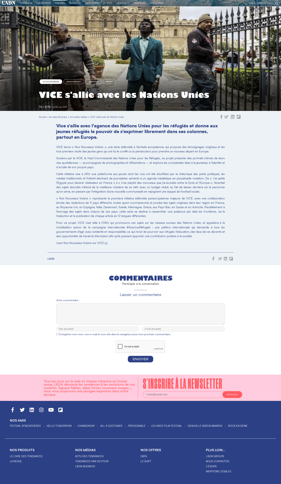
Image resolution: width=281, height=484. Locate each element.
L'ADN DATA (139, 3)
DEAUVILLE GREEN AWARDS (205, 425)
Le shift (145, 461)
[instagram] (41, 411)
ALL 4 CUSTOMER (111, 425)
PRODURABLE (136, 425)
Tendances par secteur (91, 461)
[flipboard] (239, 118)
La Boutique (156, 3)
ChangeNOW (86, 425)
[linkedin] (232, 118)
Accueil (42, 116)
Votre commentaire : (68, 300)
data (143, 456)
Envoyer (140, 359)
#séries (109, 82)
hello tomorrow (59, 425)
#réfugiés (93, 82)
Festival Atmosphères (25, 425)
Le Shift (107, 3)
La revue (16, 461)
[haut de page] (275, 480)
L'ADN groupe (215, 456)
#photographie (74, 82)
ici (106, 243)
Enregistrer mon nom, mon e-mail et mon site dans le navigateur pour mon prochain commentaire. (115, 334)
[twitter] (226, 118)
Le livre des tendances (26, 456)
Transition (75, 3)
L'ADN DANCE (123, 3)
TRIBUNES (60, 3)
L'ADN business (85, 466)
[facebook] (221, 118)
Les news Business (58, 116)
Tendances (26, 3)
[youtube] (51, 411)
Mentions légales (218, 471)
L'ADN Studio (92, 3)
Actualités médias (51, 82)
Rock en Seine (238, 425)
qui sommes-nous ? (260, 3)
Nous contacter (217, 461)
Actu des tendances (89, 456)
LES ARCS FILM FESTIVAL (166, 425)
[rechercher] (276, 3)
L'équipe (211, 466)
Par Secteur (43, 3)
